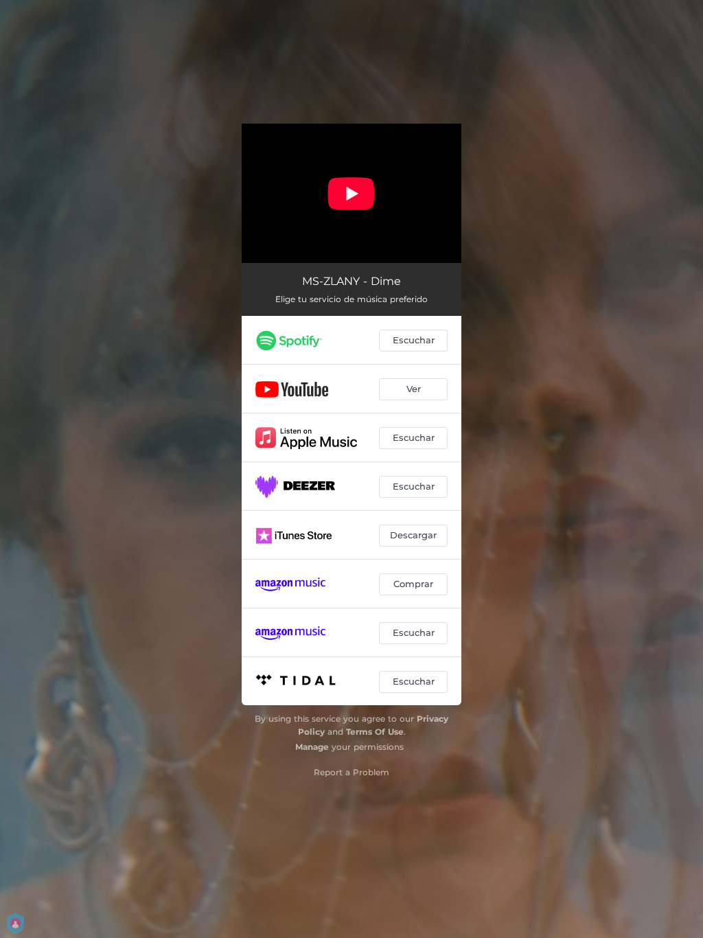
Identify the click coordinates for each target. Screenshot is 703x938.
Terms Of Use (375, 732)
